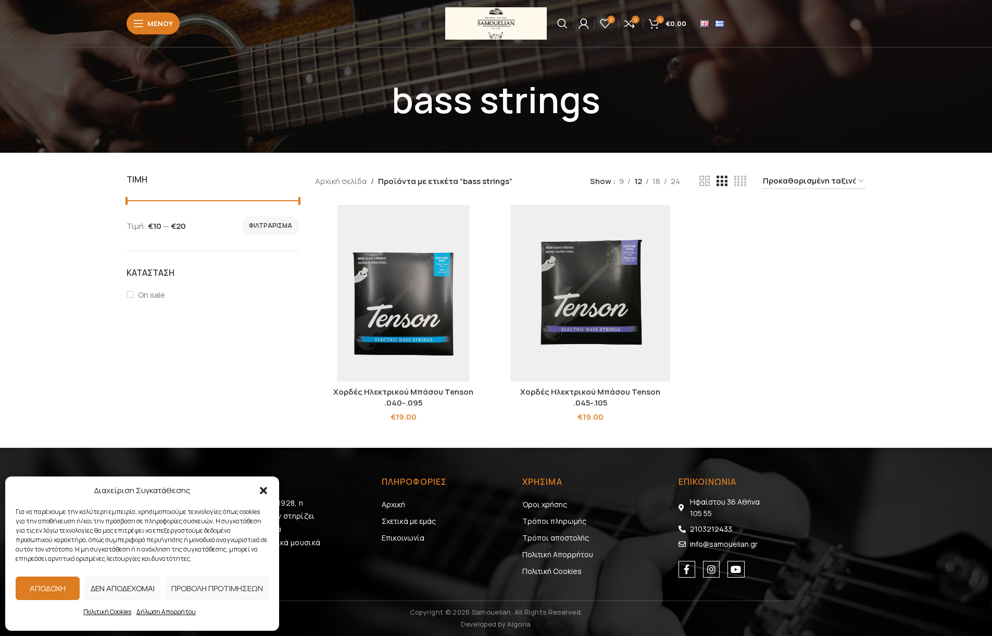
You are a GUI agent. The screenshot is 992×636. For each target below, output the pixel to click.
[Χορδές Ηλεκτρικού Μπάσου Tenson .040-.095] (403, 293)
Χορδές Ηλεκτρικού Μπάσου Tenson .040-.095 (403, 397)
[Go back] (379, 100)
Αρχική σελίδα (341, 181)
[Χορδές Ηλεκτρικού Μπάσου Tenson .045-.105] (590, 293)
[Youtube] (735, 569)
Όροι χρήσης (544, 504)
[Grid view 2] (704, 181)
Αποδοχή (48, 588)
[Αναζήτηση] (562, 23)
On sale (151, 294)
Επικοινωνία (403, 538)
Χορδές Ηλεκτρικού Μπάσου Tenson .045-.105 (590, 397)
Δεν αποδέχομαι (123, 588)
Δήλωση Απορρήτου (166, 611)
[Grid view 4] (740, 181)
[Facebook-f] (687, 569)
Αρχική (393, 504)
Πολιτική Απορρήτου (557, 554)
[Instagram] (711, 569)
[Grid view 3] (722, 181)
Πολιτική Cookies (107, 611)
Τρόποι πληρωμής (554, 521)
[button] (263, 490)
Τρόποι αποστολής (555, 538)
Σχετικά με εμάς (409, 521)
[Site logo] (496, 22)
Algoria (519, 624)
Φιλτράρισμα (270, 225)
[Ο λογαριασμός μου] (583, 23)
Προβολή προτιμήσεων (217, 588)
